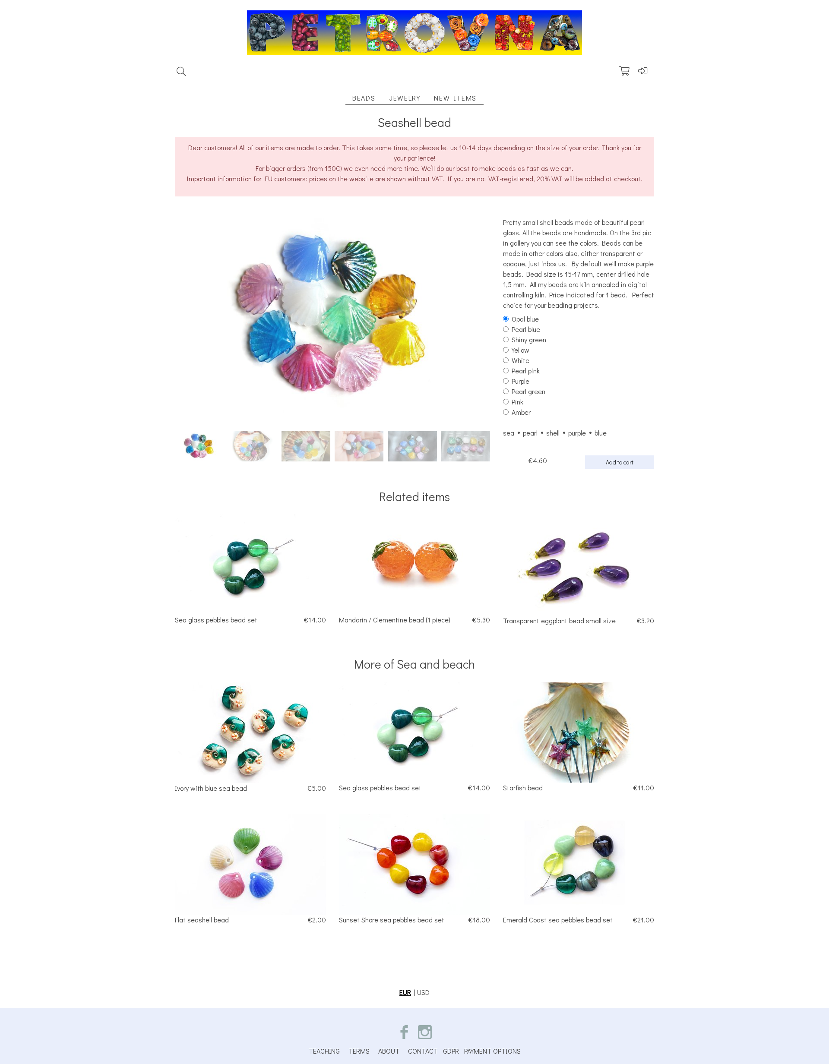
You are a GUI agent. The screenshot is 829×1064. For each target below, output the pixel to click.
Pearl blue (526, 329)
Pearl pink (526, 370)
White (520, 360)
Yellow (520, 349)
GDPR (451, 1050)
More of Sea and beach (414, 664)
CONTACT (423, 1050)
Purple (520, 380)
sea (508, 432)
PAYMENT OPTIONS (492, 1050)
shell (553, 432)
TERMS (359, 1050)
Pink (517, 401)
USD (423, 992)
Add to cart (619, 462)
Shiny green (529, 339)
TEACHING (324, 1050)
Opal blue (525, 318)
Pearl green (528, 391)
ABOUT (388, 1050)
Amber (521, 412)
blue (601, 432)
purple (577, 432)
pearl (530, 432)
